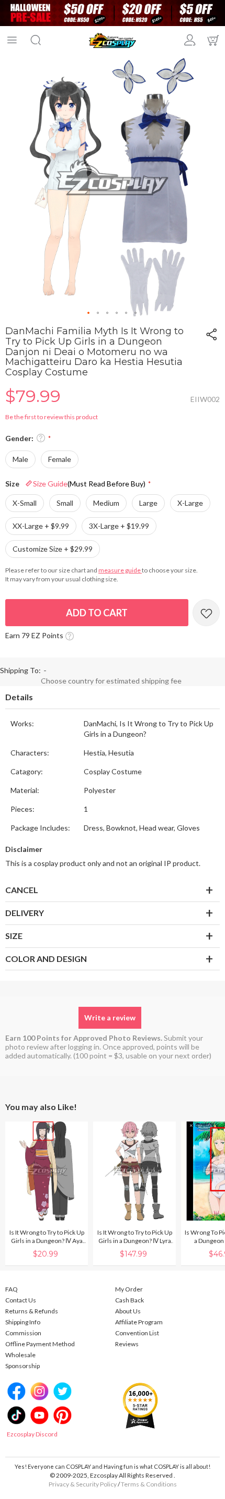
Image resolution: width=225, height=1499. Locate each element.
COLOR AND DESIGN (46, 959)
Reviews (127, 1344)
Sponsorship (22, 1366)
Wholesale (20, 1355)
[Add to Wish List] (206, 612)
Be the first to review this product (51, 417)
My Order (129, 1289)
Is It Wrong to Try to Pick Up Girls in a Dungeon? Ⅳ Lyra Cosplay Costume (134, 1236)
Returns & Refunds (31, 1311)
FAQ (11, 1289)
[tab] (112, 697)
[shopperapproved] (140, 1405)
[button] (89, 313)
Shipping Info (22, 1322)
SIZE (13, 936)
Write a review (110, 1017)
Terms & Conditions (149, 1484)
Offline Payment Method (40, 1344)
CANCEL (21, 890)
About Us (128, 1311)
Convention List (137, 1333)
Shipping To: (20, 670)
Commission (23, 1333)
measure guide (120, 570)
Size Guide (89, 483)
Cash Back (129, 1300)
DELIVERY (24, 913)
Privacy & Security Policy (83, 1484)
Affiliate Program (139, 1322)
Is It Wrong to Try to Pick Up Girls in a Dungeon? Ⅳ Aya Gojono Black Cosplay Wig (46, 1236)
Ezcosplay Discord (32, 1434)
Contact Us (20, 1300)
